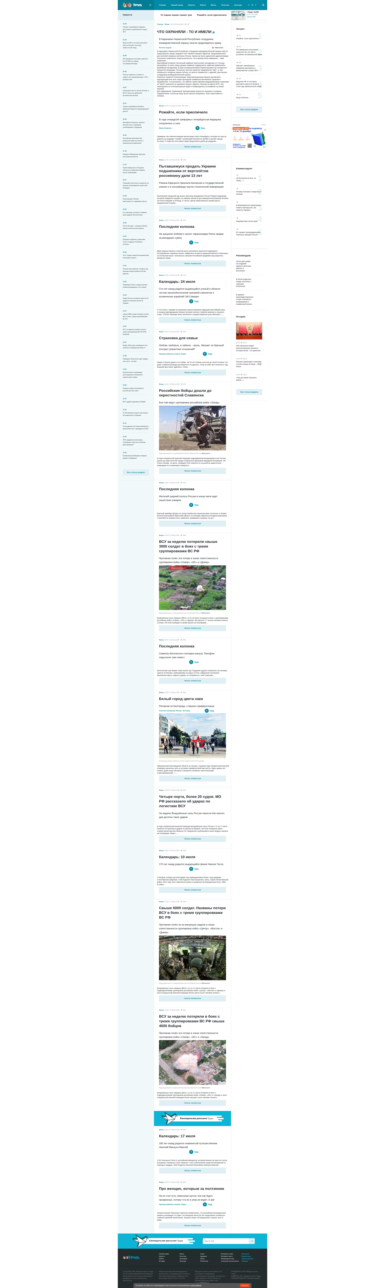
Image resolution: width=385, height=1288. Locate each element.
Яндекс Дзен (246, 1256)
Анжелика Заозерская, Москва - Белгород (174, 711)
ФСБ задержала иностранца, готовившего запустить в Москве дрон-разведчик (134, 442)
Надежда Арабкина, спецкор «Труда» (172, 354)
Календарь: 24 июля (177, 281)
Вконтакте (245, 1254)
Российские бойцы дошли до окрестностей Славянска (185, 392)
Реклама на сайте (227, 1254)
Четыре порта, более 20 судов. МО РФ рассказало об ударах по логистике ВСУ (190, 801)
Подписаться (252, 1241)
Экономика (183, 1258)
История (162, 1261)
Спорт (202, 1254)
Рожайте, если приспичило (212, 15)
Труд (202, 128)
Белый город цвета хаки (181, 699)
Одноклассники (247, 1258)
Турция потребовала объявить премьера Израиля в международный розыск (136, 109)
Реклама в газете (227, 1256)
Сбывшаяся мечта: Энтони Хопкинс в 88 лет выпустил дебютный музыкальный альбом (136, 93)
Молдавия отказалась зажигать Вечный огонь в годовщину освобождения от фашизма (134, 125)
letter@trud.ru (204, 1283)
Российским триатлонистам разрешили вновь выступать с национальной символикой (133, 140)
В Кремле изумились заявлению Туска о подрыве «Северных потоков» (134, 242)
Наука (202, 1258)
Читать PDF (251, 17)
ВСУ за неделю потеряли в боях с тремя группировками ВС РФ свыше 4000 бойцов (191, 1021)
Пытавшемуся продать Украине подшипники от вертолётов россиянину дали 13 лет (187, 171)
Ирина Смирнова (165, 128)
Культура (238, 5)
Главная (162, 5)
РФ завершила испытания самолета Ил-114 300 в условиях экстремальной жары (135, 61)
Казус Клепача (242, 98)
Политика (225, 5)
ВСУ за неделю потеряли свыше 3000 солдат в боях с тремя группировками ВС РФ (188, 546)
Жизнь (213, 5)
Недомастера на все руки (247, 221)
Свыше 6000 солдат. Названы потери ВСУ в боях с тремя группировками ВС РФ (192, 912)
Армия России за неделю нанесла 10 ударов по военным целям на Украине (135, 300)
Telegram (245, 1261)
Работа (203, 5)
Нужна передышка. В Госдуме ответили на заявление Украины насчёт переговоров (134, 170)
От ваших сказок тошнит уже (176, 15)
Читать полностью (192, 147)
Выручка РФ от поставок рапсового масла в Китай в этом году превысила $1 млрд (135, 45)
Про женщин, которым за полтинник (191, 1189)
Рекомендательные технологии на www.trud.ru (230, 1260)
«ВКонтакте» (205, 453)
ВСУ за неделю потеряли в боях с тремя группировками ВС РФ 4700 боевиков (134, 332)
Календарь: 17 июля (177, 1136)
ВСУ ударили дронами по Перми (134, 402)
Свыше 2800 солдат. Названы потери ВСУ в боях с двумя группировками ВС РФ (136, 316)
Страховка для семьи (178, 338)
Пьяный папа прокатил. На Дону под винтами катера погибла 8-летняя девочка (135, 271)
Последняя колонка (176, 227)
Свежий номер (177, 5)
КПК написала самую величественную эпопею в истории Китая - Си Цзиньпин (248, 348)
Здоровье (203, 1256)
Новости (191, 5)
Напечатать (219, 47)
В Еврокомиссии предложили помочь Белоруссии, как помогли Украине (248, 207)
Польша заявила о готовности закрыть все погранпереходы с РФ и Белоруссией (135, 77)
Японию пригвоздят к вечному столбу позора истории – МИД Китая (248, 364)
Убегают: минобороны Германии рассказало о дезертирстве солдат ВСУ (135, 29)
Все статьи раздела (136, 472)
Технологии (204, 1261)
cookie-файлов (195, 1285)
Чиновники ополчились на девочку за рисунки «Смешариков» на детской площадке (136, 185)
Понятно (245, 1285)
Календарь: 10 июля (177, 857)
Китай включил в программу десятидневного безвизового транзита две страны (133, 374)
